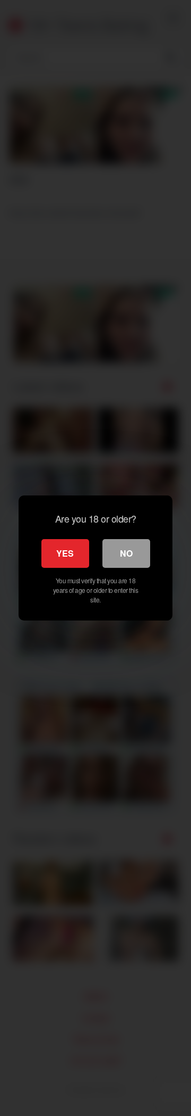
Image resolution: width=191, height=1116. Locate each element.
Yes (65, 553)
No (126, 553)
